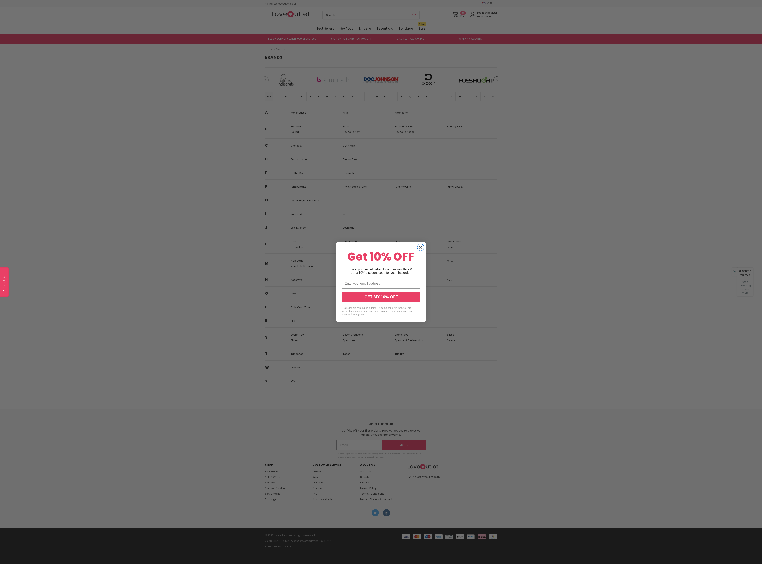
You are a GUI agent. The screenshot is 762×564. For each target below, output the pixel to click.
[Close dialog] (420, 247)
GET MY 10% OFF (381, 297)
